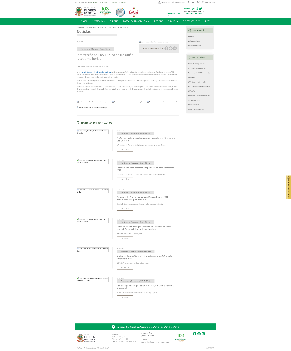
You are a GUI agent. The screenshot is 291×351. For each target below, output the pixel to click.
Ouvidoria (191, 77)
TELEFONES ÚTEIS (191, 21)
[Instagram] (203, 333)
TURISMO (113, 21)
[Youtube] (199, 333)
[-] (193, 2)
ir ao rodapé (122, 2)
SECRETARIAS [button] (98, 21)
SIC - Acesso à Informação (197, 82)
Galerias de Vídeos (194, 46)
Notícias (88, 27)
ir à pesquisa (113, 2)
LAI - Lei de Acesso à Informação (199, 86)
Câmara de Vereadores (195, 109)
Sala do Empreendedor (194, 13)
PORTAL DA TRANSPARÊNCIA (136, 21)
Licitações (191, 91)
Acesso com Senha (173, 13)
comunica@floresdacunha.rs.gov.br (155, 342)
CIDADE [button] (84, 21)
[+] (189, 2)
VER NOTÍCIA (125, 150)
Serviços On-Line (194, 100)
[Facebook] (194, 333)
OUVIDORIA (173, 21)
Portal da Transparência (196, 64)
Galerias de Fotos (194, 41)
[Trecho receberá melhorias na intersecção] (159, 42)
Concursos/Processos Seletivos (198, 96)
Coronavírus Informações (196, 68)
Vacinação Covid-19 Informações (199, 73)
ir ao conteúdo (93, 2)
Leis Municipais (193, 105)
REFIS (207, 21)
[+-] (198, 2)
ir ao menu (103, 2)
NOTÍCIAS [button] (158, 21)
